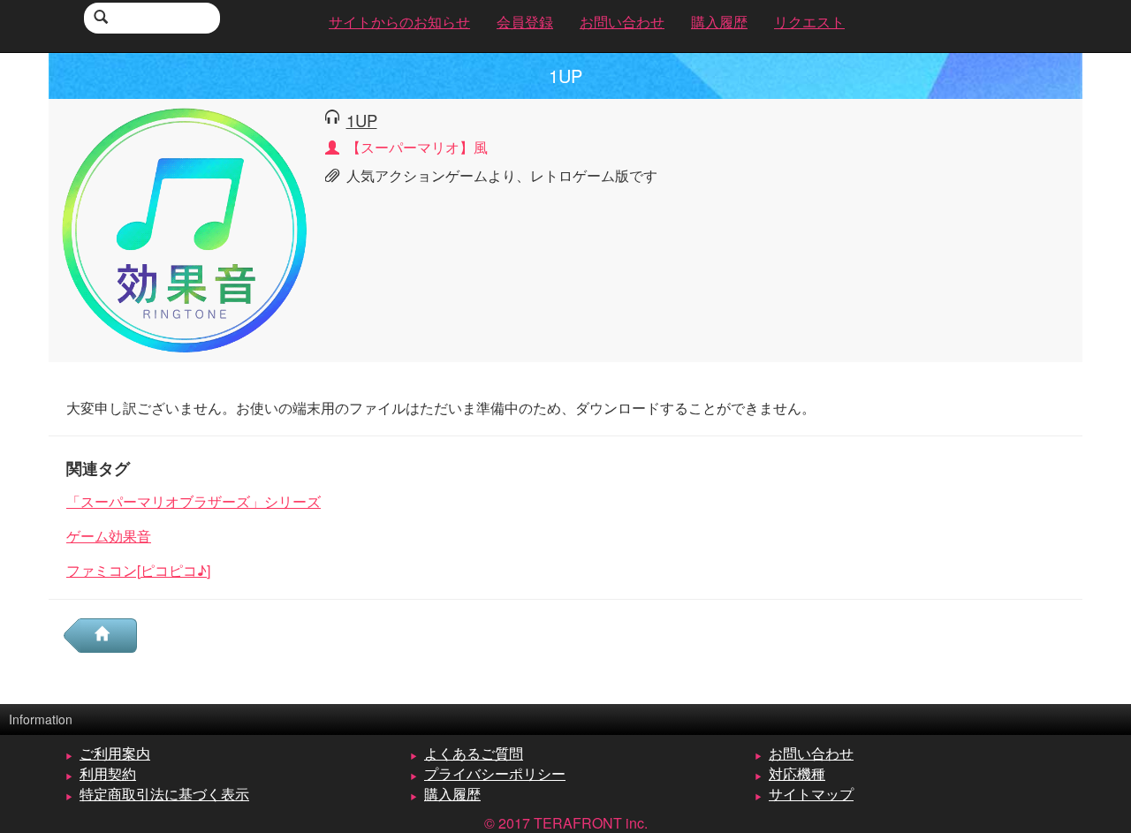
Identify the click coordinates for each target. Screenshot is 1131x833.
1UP (361, 120)
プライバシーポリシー (495, 773)
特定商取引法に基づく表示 (164, 794)
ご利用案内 (115, 753)
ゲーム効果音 (108, 536)
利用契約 (108, 773)
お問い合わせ (811, 753)
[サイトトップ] (108, 635)
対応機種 (797, 773)
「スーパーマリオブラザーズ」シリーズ (193, 501)
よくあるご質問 (473, 753)
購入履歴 (452, 794)
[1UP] (184, 228)
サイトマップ (811, 794)
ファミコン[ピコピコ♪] (138, 570)
